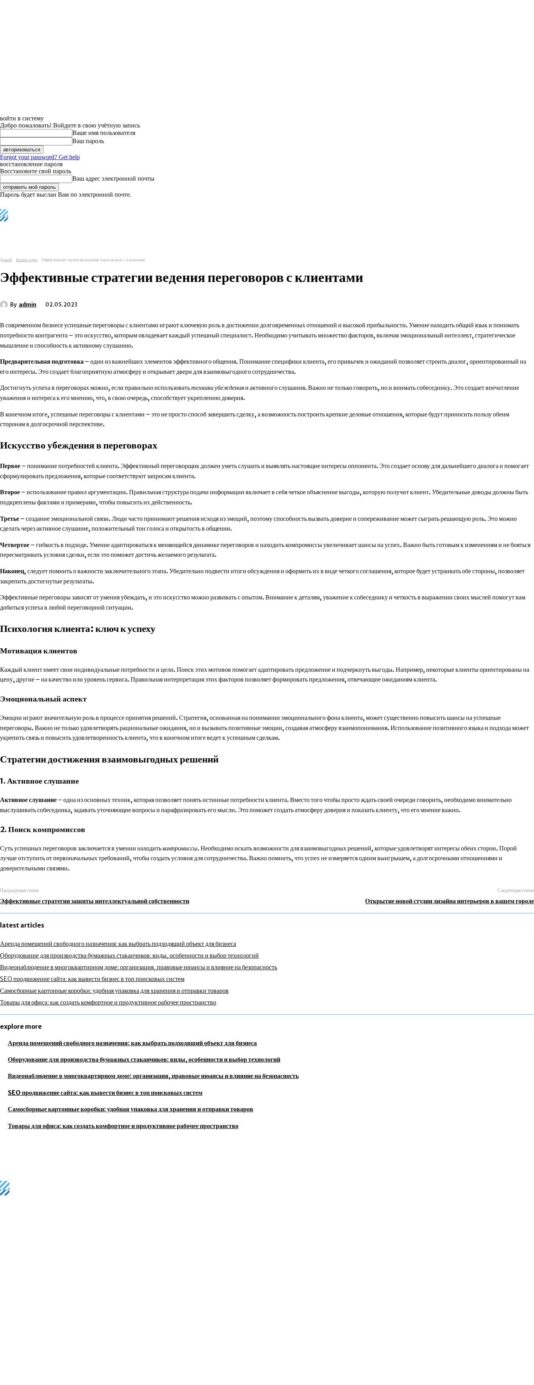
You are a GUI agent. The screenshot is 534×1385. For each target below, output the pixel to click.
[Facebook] (98, 303)
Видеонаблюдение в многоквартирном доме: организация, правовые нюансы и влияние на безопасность (138, 967)
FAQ (95, 1380)
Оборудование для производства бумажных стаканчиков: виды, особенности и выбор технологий (129, 955)
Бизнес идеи (27, 259)
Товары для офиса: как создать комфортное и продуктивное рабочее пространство (108, 1002)
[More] (211, 303)
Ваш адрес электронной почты (113, 178)
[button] (324, 230)
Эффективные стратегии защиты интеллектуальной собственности (94, 901)
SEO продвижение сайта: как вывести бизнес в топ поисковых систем (92, 979)
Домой (6, 259)
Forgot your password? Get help (40, 157)
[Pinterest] (154, 303)
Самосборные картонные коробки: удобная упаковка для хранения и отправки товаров (114, 990)
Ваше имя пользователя (103, 132)
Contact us (119, 1380)
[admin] (5, 305)
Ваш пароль (88, 141)
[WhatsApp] (182, 303)
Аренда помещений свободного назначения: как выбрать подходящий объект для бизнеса (118, 943)
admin (27, 304)
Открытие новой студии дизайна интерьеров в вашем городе (449, 901)
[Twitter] (126, 303)
